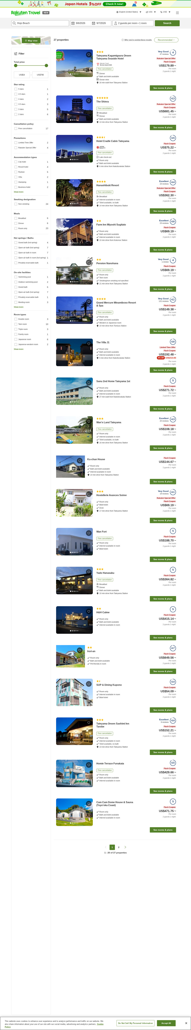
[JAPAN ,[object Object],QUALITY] (101, 147)
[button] (25, 12)
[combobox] (40, 23)
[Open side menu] (177, 12)
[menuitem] (129, 12)
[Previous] (59, 63)
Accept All (166, 1023)
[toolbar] (90, 23)
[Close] (186, 1023)
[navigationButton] (105, 847)
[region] (95, 1023)
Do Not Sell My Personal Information (135, 1023)
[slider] (15, 65)
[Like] (89, 54)
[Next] (89, 63)
